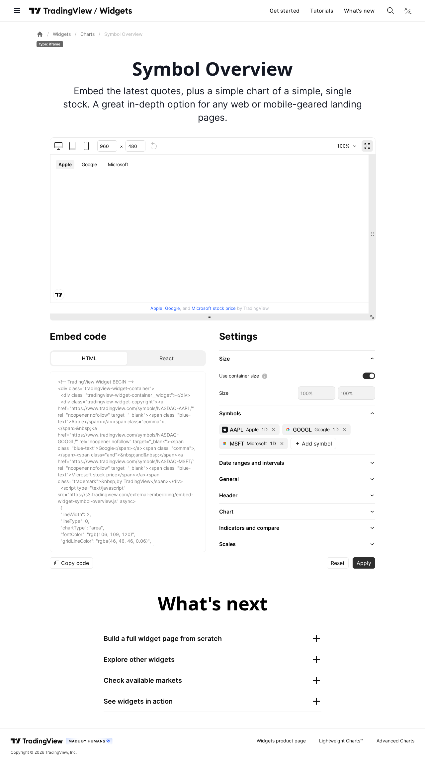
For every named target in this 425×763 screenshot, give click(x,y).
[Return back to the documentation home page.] (40, 34)
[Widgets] (115, 11)
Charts (87, 34)
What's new (359, 10)
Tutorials (321, 10)
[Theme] (407, 10)
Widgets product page (281, 740)
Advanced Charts (395, 740)
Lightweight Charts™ (341, 740)
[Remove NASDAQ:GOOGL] (344, 429)
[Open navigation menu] (17, 10)
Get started (284, 10)
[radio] (89, 358)
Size (223, 393)
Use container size (239, 376)
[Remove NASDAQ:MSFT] (282, 443)
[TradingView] (60, 10)
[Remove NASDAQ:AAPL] (273, 429)
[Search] (390, 10)
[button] (297, 359)
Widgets (62, 34)
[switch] (369, 376)
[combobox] (346, 146)
